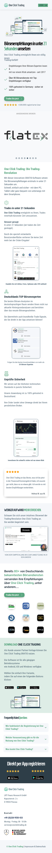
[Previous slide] (10, 138)
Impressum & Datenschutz (35, 846)
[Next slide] (41, 138)
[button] (26, 727)
